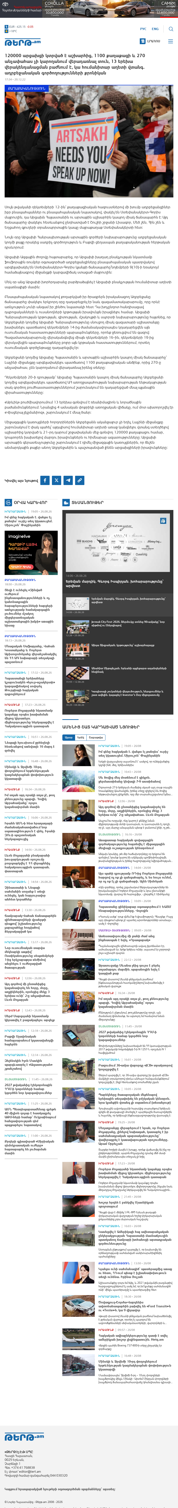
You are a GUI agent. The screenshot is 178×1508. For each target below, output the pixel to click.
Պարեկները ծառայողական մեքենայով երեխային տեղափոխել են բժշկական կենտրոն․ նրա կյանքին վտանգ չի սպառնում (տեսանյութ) (135, 1098)
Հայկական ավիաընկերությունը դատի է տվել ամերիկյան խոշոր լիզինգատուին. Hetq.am (133, 1337)
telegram (68, 480)
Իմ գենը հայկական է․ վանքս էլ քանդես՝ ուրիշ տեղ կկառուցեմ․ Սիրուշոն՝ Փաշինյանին (28, 521)
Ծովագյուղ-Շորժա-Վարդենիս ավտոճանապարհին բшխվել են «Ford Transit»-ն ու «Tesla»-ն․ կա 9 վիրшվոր (135, 1306)
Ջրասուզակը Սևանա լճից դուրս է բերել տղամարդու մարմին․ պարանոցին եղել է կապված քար (129, 969)
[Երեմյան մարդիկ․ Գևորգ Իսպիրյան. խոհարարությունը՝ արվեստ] (118, 542)
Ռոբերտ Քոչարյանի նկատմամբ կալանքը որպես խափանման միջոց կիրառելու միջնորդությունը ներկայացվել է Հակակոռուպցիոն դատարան (29, 718)
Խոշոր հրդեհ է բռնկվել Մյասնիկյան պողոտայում (126, 1204)
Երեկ (80, 737)
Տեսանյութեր (88, 502)
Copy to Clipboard (79, 480)
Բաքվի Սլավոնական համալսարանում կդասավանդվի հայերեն (29, 1040)
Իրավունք (12, 704)
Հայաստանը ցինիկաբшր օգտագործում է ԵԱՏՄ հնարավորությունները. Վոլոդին (135, 908)
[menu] (171, 41)
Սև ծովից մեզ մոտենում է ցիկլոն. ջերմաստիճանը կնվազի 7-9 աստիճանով (130, 779)
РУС (143, 29)
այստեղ (108, 1489)
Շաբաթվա (96, 737)
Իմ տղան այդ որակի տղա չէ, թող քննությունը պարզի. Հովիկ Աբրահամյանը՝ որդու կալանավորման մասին (30, 801)
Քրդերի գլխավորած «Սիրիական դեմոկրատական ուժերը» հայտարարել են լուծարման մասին (29, 1147)
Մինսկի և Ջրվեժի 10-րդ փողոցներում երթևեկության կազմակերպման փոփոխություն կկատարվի (29, 772)
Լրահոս (153, 41)
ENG (155, 29)
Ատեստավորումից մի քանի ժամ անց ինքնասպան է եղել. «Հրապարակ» (127, 938)
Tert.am (23, 42)
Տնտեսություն (16, 1079)
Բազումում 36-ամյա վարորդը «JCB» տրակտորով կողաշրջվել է (135, 1067)
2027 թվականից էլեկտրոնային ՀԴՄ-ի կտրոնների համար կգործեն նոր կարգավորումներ (28, 1089)
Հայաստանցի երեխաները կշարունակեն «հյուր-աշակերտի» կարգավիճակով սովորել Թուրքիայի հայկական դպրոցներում (30, 686)
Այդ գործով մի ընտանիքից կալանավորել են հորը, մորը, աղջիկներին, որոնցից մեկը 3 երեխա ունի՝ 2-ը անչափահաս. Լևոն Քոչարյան (28, 991)
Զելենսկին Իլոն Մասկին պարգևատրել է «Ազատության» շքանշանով (28, 1064)
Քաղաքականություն (26, 88)
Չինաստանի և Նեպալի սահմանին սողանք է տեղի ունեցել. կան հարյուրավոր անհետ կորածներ (25, 893)
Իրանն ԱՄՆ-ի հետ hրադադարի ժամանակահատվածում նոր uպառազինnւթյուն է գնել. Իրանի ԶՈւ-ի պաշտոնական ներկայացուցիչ (30, 831)
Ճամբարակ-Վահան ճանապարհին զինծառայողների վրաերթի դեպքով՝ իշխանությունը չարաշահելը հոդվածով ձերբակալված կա (30, 923)
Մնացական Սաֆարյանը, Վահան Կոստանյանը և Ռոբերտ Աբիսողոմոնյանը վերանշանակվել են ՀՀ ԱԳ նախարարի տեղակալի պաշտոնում (31, 654)
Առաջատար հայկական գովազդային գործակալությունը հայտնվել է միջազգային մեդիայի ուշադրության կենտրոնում (132, 844)
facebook (45, 480)
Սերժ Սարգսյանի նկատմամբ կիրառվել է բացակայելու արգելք (30, 1018)
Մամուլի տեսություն (114, 930)
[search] (171, 28)
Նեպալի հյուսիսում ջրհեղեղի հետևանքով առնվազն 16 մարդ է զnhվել (30, 746)
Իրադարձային (15, 511)
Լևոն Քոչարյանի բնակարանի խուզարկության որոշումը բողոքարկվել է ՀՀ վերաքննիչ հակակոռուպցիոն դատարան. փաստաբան (27, 863)
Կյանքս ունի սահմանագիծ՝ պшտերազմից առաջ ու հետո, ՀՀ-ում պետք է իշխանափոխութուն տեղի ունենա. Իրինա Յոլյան (135, 1273)
